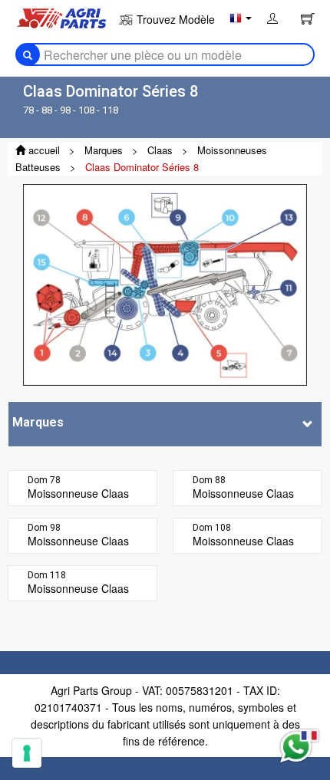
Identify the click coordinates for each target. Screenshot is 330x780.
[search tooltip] (27, 54)
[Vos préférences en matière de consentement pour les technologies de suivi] (26, 753)
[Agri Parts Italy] (61, 17)
